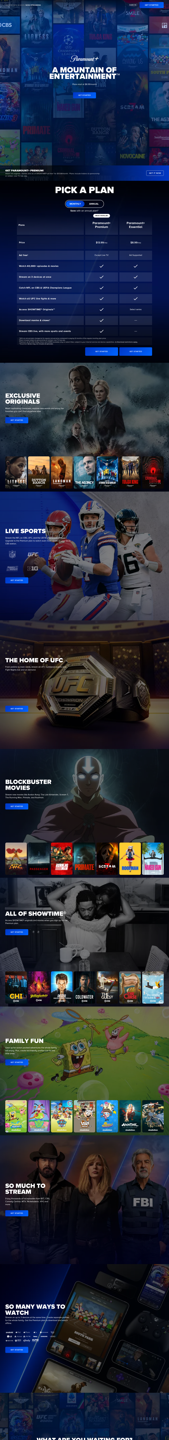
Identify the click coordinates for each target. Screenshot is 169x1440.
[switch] (84, 204)
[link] (152, 5)
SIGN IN (132, 5)
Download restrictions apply (127, 342)
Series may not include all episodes (40, 344)
